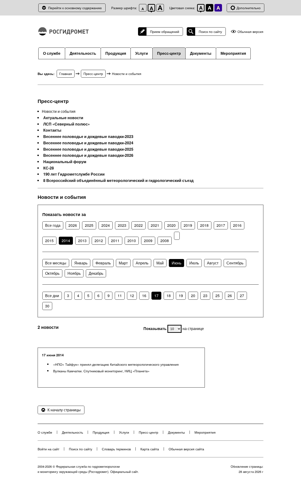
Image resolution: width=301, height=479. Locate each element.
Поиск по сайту (210, 31)
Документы (200, 53)
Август (212, 263)
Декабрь (96, 273)
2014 (66, 240)
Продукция (115, 53)
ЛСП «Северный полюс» (66, 124)
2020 (171, 225)
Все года (52, 225)
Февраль (103, 263)
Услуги (141, 53)
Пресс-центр (169, 53)
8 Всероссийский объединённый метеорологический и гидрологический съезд (118, 180)
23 (205, 295)
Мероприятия (233, 53)
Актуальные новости (63, 117)
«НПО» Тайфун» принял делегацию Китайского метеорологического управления (116, 364)
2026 (72, 225)
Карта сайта (149, 449)
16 (144, 295)
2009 (148, 240)
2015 (49, 240)
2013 (82, 240)
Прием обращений (164, 31)
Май (160, 263)
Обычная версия (250, 31)
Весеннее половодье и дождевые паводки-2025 (88, 149)
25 (217, 295)
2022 (138, 225)
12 (132, 295)
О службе (51, 53)
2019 (188, 225)
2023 (122, 225)
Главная (65, 73)
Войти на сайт (48, 449)
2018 (204, 225)
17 (156, 295)
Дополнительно (249, 7)
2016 (237, 225)
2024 (105, 225)
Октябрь (52, 273)
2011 (115, 240)
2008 (164, 240)
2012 (99, 240)
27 (242, 295)
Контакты (52, 130)
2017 (221, 225)
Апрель (142, 263)
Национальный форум (64, 161)
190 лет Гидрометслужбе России (74, 174)
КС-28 (48, 168)
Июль (194, 263)
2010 (131, 240)
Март (123, 263)
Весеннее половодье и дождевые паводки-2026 (88, 155)
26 (230, 295)
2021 (155, 225)
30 (47, 306)
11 (120, 295)
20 (193, 295)
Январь (80, 263)
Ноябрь (74, 273)
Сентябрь (234, 263)
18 (168, 295)
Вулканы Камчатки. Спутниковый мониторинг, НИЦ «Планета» (101, 371)
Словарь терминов (116, 449)
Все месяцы (55, 263)
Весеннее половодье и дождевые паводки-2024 (88, 142)
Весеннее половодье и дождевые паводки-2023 (88, 136)
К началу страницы (64, 409)
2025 (89, 225)
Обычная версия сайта (186, 449)
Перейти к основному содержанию (75, 7)
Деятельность (83, 53)
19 (181, 295)
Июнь (176, 263)
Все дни (52, 295)
